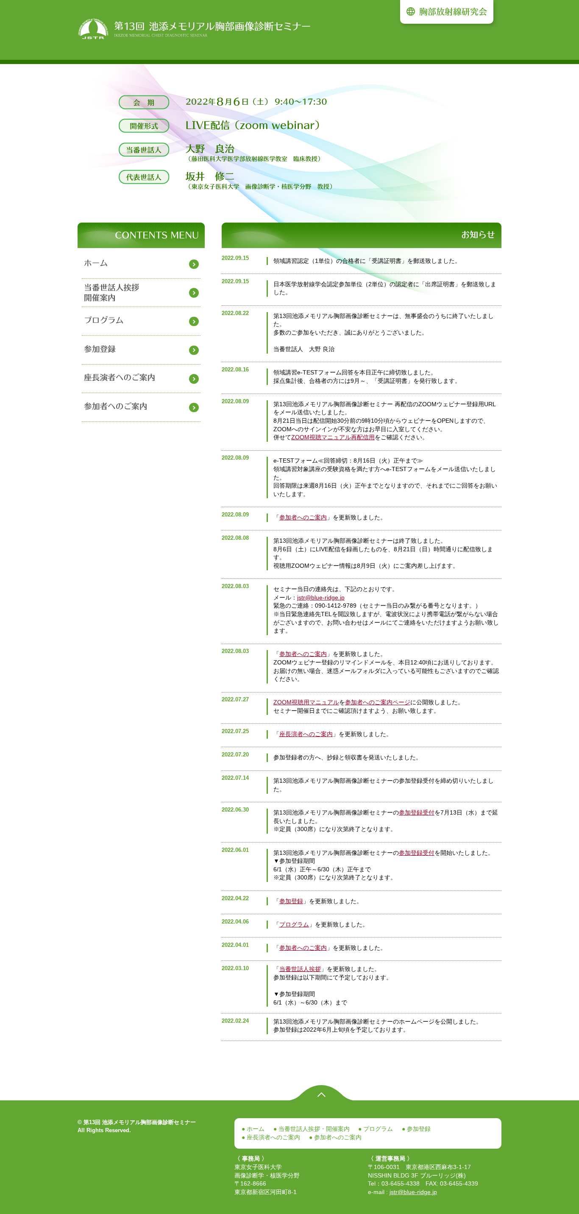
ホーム (254, 1128)
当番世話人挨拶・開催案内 (313, 1128)
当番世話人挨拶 (300, 969)
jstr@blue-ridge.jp (321, 597)
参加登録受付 (416, 812)
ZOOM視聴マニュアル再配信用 (333, 437)
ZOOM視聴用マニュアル (306, 702)
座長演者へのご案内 (306, 734)
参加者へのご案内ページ (377, 702)
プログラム (294, 924)
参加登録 (291, 901)
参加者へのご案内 (303, 517)
